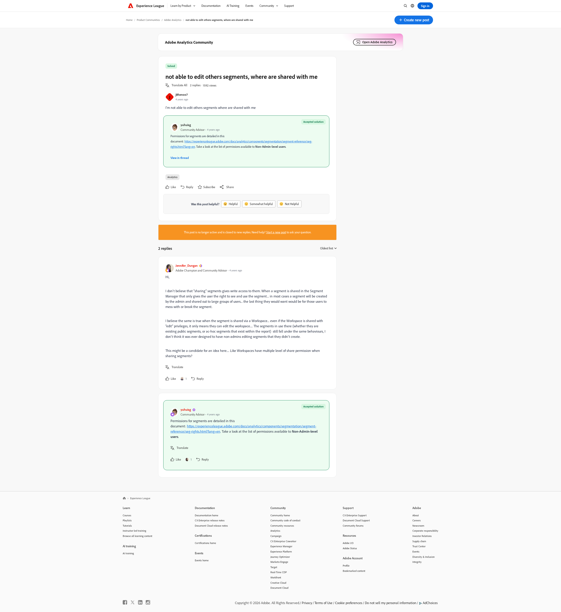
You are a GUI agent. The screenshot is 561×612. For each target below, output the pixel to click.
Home (129, 20)
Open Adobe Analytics (377, 42)
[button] (413, 20)
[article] (246, 322)
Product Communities (148, 20)
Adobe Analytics (172, 20)
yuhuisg (186, 125)
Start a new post (276, 232)
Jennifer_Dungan (187, 265)
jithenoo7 (182, 94)
